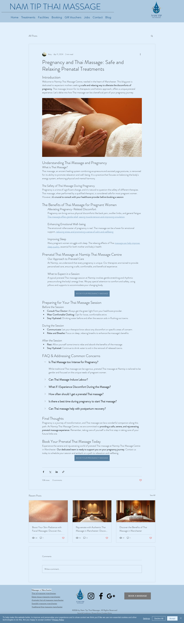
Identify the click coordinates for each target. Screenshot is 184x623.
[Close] (180, 618)
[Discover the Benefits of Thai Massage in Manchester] (135, 511)
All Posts (33, 36)
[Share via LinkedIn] (56, 472)
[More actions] (140, 54)
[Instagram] (91, 596)
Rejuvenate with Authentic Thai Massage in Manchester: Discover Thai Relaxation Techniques (92, 529)
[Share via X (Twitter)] (50, 472)
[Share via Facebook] (43, 472)
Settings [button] (146, 618)
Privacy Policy (96, 613)
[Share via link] (63, 472)
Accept (172, 618)
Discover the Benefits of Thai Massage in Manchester (133, 529)
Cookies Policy (107, 613)
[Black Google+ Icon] (111, 596)
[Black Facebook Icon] (101, 596)
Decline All (158, 618)
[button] (152, 36)
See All (152, 495)
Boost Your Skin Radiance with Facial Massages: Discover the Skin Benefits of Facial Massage (47, 529)
